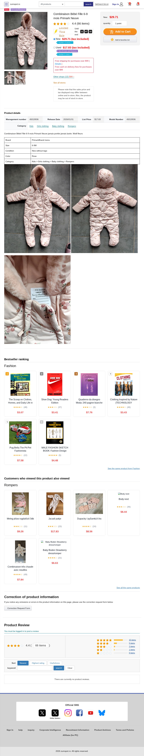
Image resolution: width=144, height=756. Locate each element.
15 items (132, 640)
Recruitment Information (77, 730)
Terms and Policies (125, 730)
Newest (23, 663)
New (72, 40)
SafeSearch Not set (101, 4)
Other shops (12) (63, 77)
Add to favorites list (122, 40)
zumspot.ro (15, 4)
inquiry (31, 730)
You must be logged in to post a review (21, 631)
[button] (138, 4)
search (88, 4)
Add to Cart (122, 31)
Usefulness (55, 663)
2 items (132, 646)
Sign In (115, 4)
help (20, 730)
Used (73, 50)
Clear (70, 668)
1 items (132, 650)
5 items (132, 643)
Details (58, 64)
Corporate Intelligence (50, 730)
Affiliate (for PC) (70, 735)
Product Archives (102, 730)
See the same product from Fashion (124, 468)
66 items (40, 645)
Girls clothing (43, 126)
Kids (31, 126)
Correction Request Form (18, 608)
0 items (132, 653)
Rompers (72, 126)
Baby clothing (58, 126)
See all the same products (128, 588)
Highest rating (38, 663)
